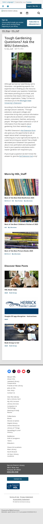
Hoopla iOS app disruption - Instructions (21, 316)
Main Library (11, 449)
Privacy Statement (26, 497)
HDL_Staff (15, 31)
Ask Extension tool (26, 156)
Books (9, 418)
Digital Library (12, 423)
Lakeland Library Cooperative (13, 382)
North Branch (12, 452)
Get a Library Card (13, 399)
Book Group (13, 293)
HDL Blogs (6, 31)
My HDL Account (13, 401)
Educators (10, 443)
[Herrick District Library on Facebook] (9, 371)
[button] (3, 6)
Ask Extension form (28, 130)
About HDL (11, 379)
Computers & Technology (12, 407)
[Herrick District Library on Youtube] (23, 371)
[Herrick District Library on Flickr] (14, 371)
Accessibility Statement (21, 499)
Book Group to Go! (12, 343)
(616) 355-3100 (12, 472)
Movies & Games (13, 421)
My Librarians (28, 201)
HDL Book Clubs (11, 290)
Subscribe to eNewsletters (34, 23)
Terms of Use (14, 497)
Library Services (13, 404)
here (29, 126)
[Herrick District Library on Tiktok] (28, 371)
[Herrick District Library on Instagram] (18, 371)
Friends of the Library (15, 386)
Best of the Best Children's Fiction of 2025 (21, 224)
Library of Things (13, 428)
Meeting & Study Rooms (13, 411)
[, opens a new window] (13, 489)
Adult (6, 293)
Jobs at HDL (11, 388)
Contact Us (11, 393)
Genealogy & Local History (13, 431)
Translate (29, 2)
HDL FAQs (10, 390)
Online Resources (13, 426)
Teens (9, 441)
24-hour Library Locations (13, 455)
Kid (13, 201)
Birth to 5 (7, 201)
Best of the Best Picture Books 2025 (19, 251)
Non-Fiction (19, 201)
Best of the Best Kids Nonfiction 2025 (19, 198)
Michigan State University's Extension (17, 102)
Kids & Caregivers (13, 438)
